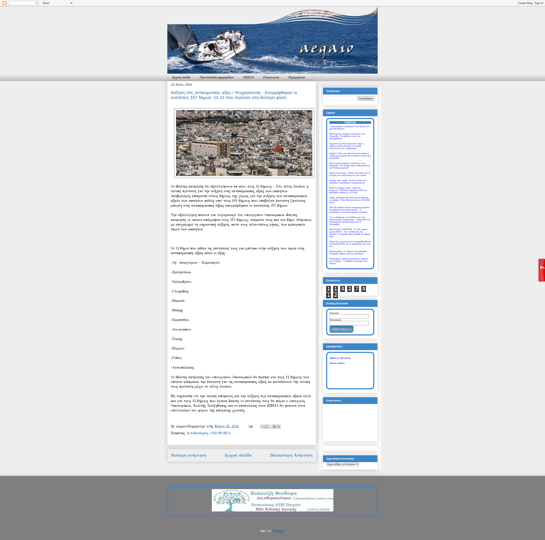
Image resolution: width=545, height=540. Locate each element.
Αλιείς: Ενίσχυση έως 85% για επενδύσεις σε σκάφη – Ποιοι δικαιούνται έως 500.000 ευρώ (349, 199)
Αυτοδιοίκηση (197, 433)
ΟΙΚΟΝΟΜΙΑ (220, 433)
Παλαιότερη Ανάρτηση (291, 455)
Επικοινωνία (271, 77)
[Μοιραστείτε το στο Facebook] (274, 426)
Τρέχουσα (334, 313)
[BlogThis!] (266, 426)
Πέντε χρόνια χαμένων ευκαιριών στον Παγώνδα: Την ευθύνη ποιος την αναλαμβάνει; (347, 136)
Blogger (278, 531)
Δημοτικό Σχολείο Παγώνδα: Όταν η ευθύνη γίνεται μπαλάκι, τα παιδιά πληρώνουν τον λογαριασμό (346, 145)
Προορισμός (335, 320)
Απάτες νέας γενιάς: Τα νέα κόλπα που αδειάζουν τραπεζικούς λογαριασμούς (347, 181)
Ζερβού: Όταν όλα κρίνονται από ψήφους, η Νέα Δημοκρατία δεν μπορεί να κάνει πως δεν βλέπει (350, 155)
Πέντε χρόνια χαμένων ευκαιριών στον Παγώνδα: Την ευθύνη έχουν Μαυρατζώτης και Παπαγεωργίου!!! (349, 165)
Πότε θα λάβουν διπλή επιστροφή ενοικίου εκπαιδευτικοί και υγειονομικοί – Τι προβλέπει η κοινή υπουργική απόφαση (349, 209)
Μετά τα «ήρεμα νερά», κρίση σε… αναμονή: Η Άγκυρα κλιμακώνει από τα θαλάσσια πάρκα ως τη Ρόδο (348, 190)
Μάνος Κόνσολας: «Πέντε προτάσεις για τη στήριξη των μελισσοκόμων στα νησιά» (349, 174)
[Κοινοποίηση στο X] (270, 426)
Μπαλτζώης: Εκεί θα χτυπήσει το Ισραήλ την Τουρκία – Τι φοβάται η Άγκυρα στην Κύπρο (348, 261)
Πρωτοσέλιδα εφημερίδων (217, 77)
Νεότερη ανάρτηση (188, 455)
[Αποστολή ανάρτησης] (250, 426)
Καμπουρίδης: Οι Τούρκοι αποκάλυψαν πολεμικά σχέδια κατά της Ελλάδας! (348, 252)
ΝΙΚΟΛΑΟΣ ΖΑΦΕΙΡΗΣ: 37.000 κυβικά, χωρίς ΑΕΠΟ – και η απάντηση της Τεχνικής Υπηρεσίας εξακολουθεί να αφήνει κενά (349, 233)
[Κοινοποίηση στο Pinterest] (279, 426)
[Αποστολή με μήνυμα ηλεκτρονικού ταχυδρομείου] (262, 426)
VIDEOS (248, 77)
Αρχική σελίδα (181, 77)
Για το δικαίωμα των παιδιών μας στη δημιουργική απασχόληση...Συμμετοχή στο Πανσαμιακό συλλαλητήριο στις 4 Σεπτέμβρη (349, 220)
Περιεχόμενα (296, 77)
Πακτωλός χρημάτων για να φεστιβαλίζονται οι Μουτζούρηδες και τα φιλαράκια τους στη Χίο (350, 243)
